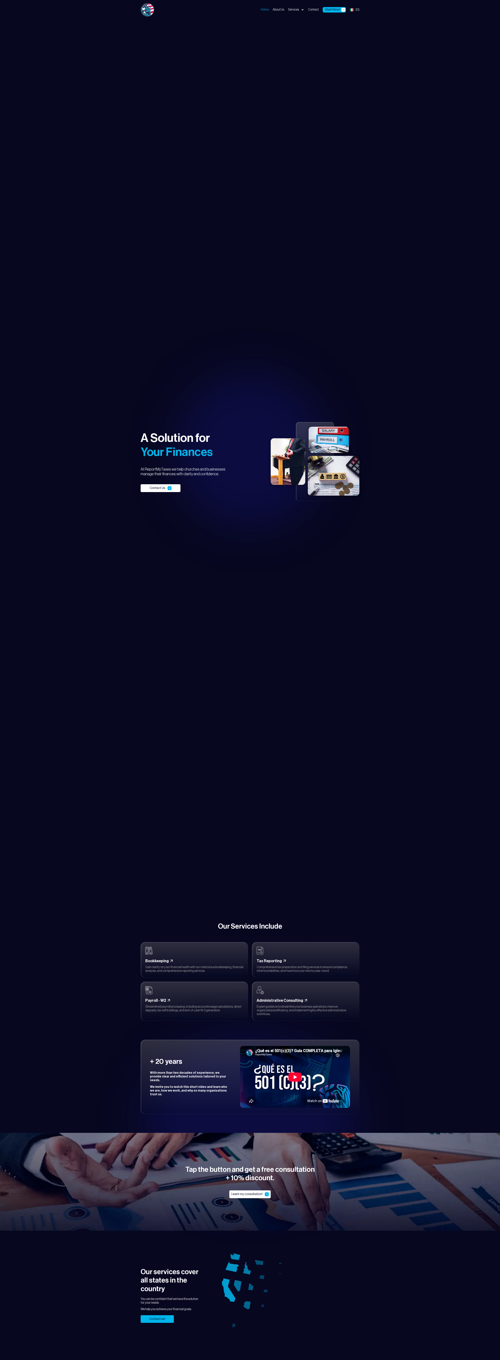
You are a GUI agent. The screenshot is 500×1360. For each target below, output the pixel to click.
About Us (278, 9)
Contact (313, 9)
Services (293, 9)
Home (265, 9)
